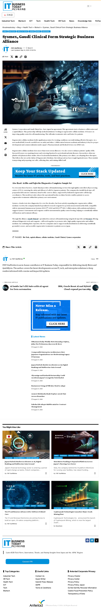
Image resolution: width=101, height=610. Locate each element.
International (69, 508)
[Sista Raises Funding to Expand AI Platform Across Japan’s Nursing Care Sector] (75, 445)
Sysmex (89, 219)
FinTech (9, 458)
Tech (7, 508)
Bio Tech (26, 237)
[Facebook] (87, 540)
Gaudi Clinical (33, 219)
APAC (5, 31)
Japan (31, 31)
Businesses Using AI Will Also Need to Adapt (48, 386)
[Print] (25, 57)
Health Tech (22, 31)
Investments (19, 458)
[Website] (97, 259)
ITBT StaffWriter (16, 48)
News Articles (32, 458)
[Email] (16, 57)
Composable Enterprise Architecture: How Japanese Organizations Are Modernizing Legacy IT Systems (50, 354)
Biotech (12, 31)
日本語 (9, 15)
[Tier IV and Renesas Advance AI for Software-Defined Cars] (26, 495)
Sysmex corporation (73, 237)
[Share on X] (12, 57)
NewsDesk (59, 526)
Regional (46, 31)
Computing (10, 506)
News (38, 31)
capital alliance (35, 237)
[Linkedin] (92, 540)
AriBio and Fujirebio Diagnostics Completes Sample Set (47, 183)
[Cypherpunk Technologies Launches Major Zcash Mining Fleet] (75, 495)
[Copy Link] (21, 57)
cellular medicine (48, 237)
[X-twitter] (97, 540)
